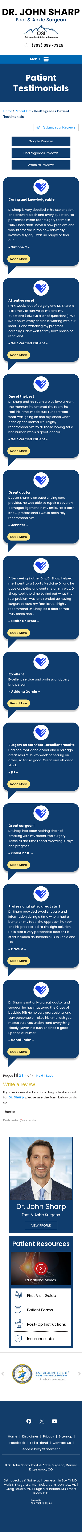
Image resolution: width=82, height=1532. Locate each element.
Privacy (48, 1436)
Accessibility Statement (41, 1449)
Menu (35, 59)
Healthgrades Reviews (41, 153)
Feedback (17, 1442)
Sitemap (65, 1436)
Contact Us (62, 1442)
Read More (18, 259)
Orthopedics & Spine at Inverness (30, 1480)
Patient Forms (40, 1310)
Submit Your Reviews (59, 127)
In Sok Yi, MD (67, 1480)
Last (49, 1075)
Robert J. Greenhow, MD (57, 1484)
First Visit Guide (41, 1295)
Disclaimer (30, 1436)
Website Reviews (41, 165)
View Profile (41, 1225)
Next (40, 1075)
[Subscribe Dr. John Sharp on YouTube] (54, 1421)
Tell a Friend (39, 1442)
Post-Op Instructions (46, 1324)
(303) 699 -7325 (47, 45)
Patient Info (23, 111)
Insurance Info (40, 1338)
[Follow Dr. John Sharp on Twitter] (41, 1421)
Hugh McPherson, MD (50, 1489)
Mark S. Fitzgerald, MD (20, 1484)
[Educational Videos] (41, 1268)
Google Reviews (41, 141)
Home (7, 111)
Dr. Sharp (16, 1097)
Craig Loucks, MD (18, 1489)
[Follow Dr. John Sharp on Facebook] (28, 1421)
